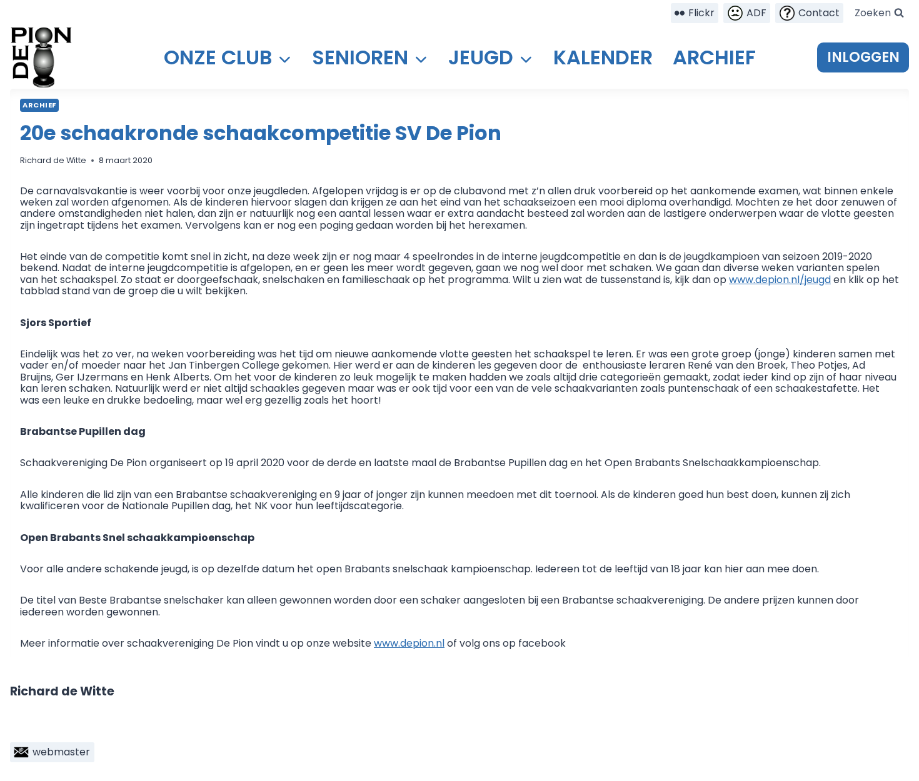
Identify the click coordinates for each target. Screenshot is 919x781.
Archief (714, 57)
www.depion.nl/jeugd (780, 279)
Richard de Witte (53, 160)
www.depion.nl (409, 643)
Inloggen (863, 57)
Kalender (603, 57)
